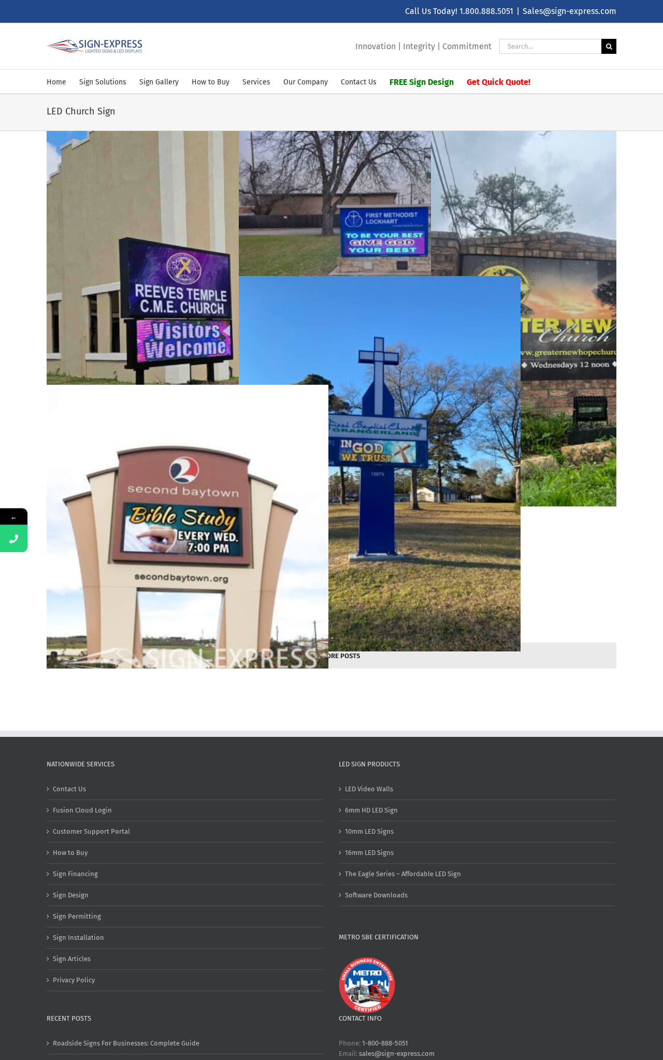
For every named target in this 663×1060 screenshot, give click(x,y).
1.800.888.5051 (486, 11)
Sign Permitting (77, 916)
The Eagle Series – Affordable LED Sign (403, 874)
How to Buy (70, 852)
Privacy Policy (74, 980)
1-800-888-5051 (385, 1043)
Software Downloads (376, 895)
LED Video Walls (369, 789)
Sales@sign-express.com (569, 11)
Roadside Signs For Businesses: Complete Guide (126, 1043)
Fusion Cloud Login (82, 810)
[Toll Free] (13, 538)
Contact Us (69, 789)
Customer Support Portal (91, 831)
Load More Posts (332, 656)
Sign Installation (78, 937)
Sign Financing (75, 874)
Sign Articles (72, 959)
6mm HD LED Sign (371, 810)
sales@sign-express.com (397, 1053)
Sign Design (71, 895)
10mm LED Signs (369, 831)
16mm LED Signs (369, 852)
